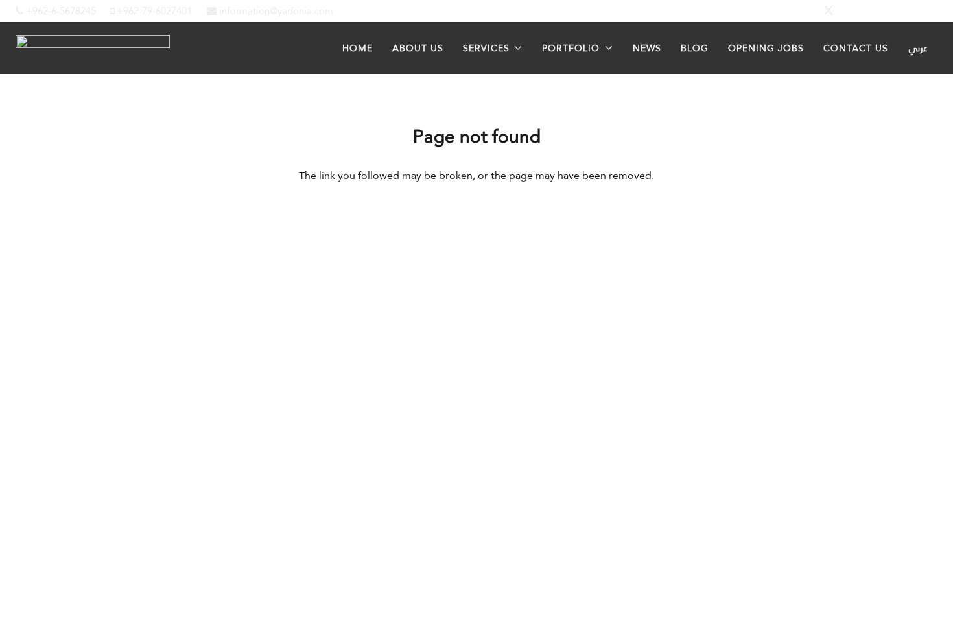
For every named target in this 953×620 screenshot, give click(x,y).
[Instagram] (890, 11)
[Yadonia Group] (93, 44)
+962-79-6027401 (153, 11)
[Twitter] (828, 11)
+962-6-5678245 (59, 11)
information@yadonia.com (275, 11)
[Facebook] (797, 11)
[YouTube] (922, 11)
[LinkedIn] (859, 11)
